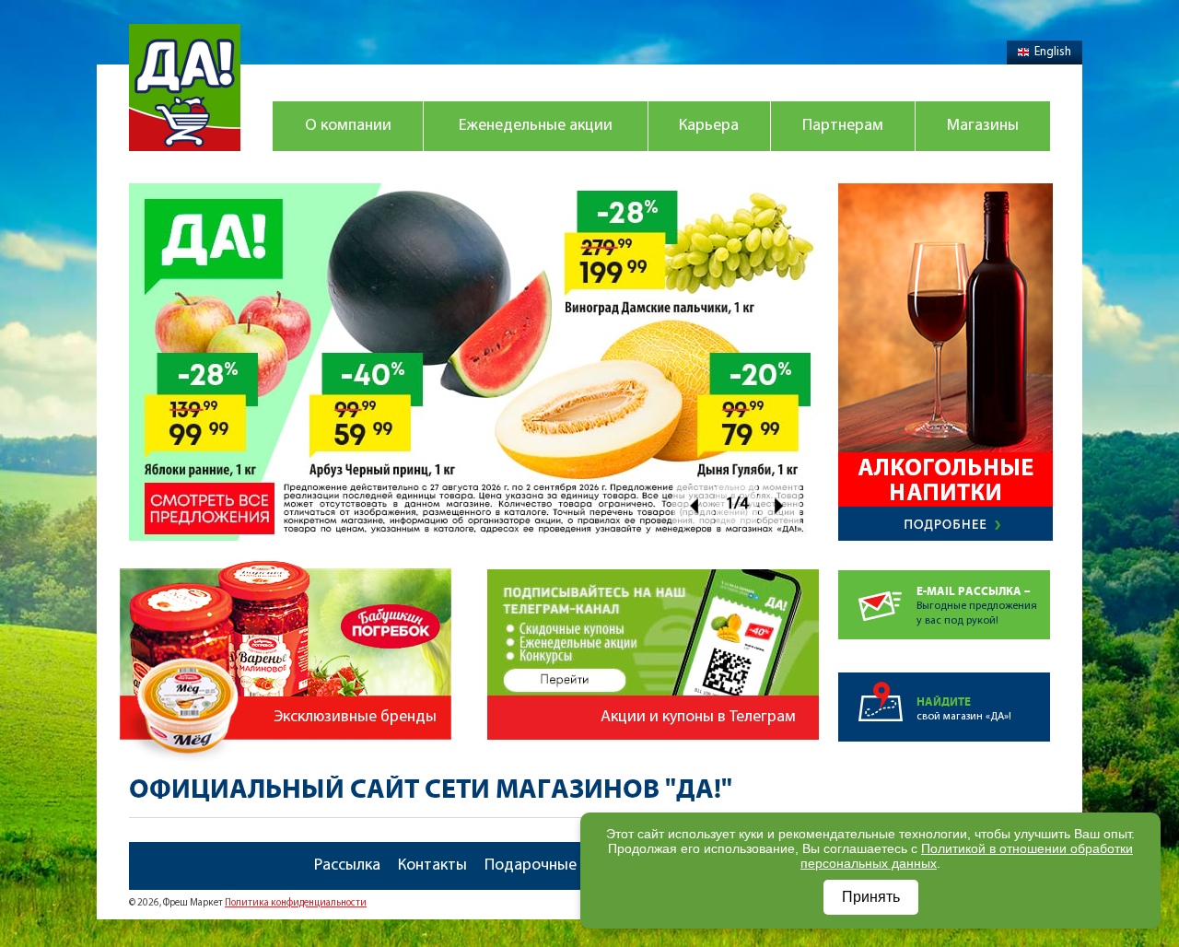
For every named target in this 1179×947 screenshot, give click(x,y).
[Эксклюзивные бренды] (288, 552)
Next (779, 505)
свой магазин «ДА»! (963, 709)
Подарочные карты (554, 866)
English (1052, 52)
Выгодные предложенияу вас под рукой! (976, 605)
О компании (348, 126)
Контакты (432, 866)
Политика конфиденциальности (296, 903)
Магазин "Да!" (184, 87)
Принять (871, 897)
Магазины (983, 126)
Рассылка (347, 866)
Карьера (709, 126)
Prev (693, 505)
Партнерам (842, 126)
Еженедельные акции (536, 126)
